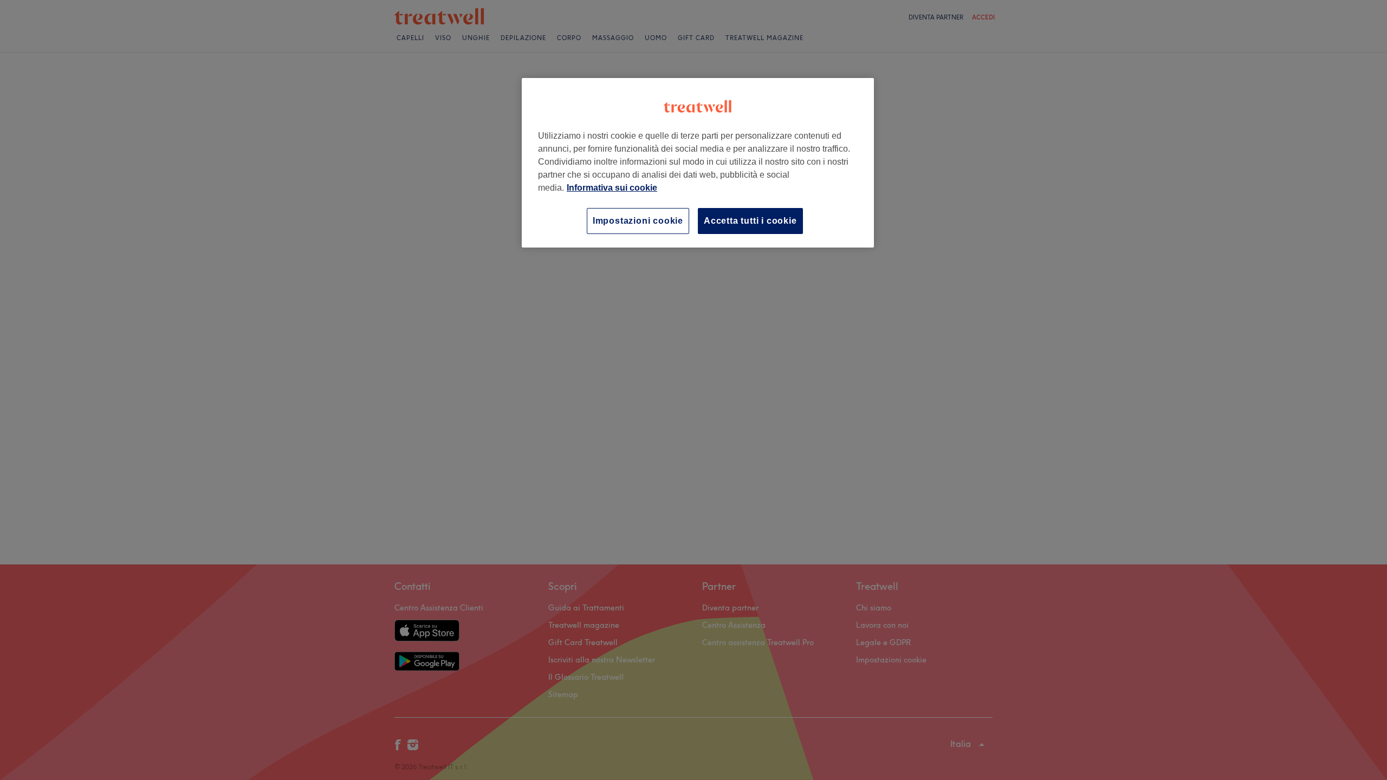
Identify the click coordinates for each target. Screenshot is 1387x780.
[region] (698, 163)
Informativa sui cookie (612, 187)
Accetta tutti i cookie (750, 220)
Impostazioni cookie (638, 220)
